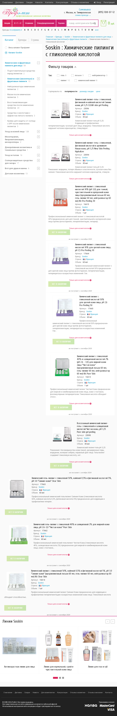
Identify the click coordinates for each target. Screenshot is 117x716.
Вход (99, 2)
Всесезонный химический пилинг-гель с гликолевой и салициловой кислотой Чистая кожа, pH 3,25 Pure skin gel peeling (92, 427)
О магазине (7, 2)
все (96, 30)
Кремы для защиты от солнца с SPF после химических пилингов (21, 124)
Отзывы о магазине (95, 692)
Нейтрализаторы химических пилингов (21, 87)
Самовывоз (85, 9)
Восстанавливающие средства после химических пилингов (20, 105)
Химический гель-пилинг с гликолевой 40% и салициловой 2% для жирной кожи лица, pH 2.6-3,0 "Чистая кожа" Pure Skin (71, 526)
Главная (49, 37)
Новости (39, 2)
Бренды (22, 40)
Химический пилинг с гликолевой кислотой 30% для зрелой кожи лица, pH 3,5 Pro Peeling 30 (93, 247)
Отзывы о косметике (80, 2)
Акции (7, 23)
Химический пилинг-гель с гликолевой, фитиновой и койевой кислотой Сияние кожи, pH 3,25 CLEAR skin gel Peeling (93, 102)
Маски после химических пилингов (18, 95)
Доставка (19, 2)
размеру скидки (87, 91)
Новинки (29, 23)
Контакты (49, 2)
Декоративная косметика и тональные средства (18, 148)
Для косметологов (48, 692)
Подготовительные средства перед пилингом (21, 72)
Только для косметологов (79, 135)
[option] (58, 650)
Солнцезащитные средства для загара (18, 161)
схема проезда (81, 15)
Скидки (29, 2)
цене (98, 91)
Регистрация (109, 2)
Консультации (62, 2)
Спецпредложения (45, 23)
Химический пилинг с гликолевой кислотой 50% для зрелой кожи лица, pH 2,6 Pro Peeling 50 (93, 301)
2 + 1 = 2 (17, 23)
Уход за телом (13, 155)
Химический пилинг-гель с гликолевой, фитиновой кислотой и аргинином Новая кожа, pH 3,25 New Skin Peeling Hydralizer (93, 147)
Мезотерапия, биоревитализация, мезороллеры (14, 139)
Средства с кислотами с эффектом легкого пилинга (21, 114)
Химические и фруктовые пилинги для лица (17, 64)
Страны (35, 40)
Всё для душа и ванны (17, 168)
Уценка (61, 23)
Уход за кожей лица (17, 131)
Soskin (67, 37)
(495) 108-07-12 (106, 12)
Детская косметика (16, 173)
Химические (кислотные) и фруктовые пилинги (20, 80)
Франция (90, 114)
